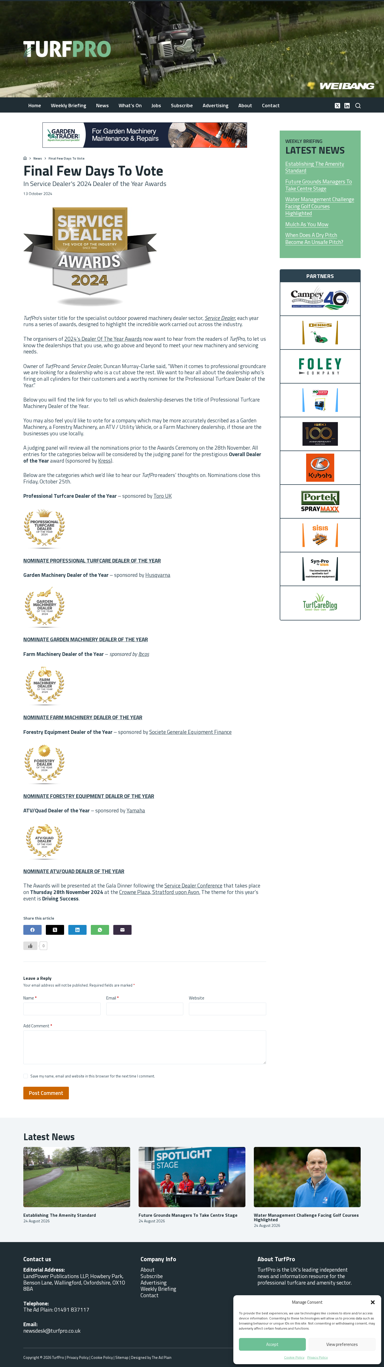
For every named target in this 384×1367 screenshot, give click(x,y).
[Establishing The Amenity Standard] (76, 1177)
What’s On (130, 105)
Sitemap (121, 1357)
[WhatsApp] (100, 930)
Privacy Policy (317, 1357)
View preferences (342, 1344)
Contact (271, 105)
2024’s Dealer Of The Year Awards (103, 339)
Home (34, 105)
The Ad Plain (161, 1357)
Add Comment (37, 1025)
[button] (373, 1302)
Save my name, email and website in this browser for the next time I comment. (92, 1076)
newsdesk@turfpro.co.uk (51, 1330)
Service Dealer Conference (193, 885)
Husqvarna (157, 575)
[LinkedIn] (347, 105)
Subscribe (182, 105)
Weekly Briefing (68, 105)
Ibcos (143, 654)
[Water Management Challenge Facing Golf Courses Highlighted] (307, 1177)
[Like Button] (30, 946)
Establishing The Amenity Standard (314, 167)
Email (112, 998)
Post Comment (46, 1093)
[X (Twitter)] (337, 105)
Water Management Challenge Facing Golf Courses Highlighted (319, 206)
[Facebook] (32, 930)
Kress (104, 460)
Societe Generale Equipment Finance (190, 732)
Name (30, 998)
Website (196, 998)
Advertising (216, 105)
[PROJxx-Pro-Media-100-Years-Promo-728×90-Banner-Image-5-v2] (144, 134)
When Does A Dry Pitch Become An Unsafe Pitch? (314, 238)
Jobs (156, 105)
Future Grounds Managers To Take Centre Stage (318, 185)
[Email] (122, 930)
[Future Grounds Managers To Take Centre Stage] (192, 1177)
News (102, 105)
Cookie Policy (294, 1357)
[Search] (358, 105)
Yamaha (136, 810)
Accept (272, 1344)
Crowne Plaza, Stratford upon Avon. (159, 892)
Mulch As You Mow (306, 224)
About (245, 105)
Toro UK (162, 496)
